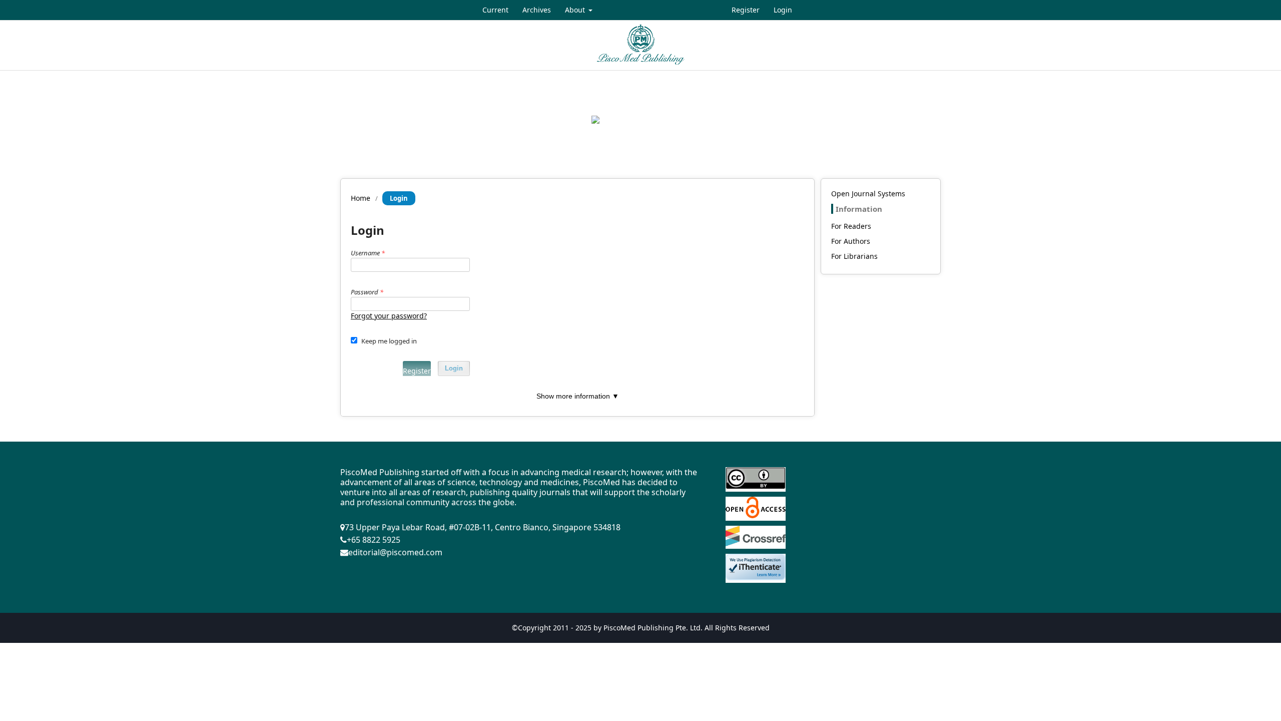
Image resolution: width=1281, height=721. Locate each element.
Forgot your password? (389, 315)
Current (495, 10)
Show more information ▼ (577, 396)
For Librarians (854, 256)
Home (360, 198)
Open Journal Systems (868, 193)
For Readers (851, 226)
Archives (536, 10)
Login (783, 10)
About (576, 10)
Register (746, 10)
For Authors (850, 241)
